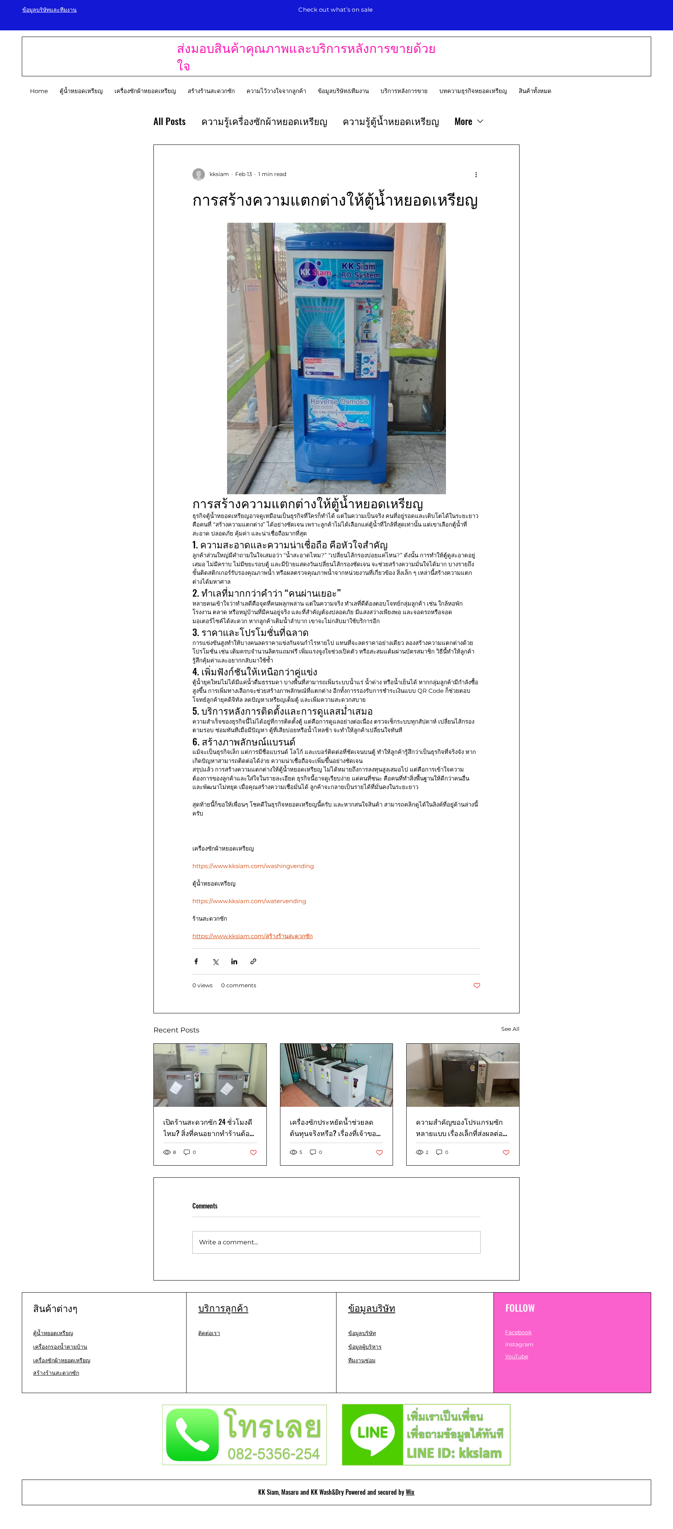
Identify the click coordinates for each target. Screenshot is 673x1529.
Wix (410, 1492)
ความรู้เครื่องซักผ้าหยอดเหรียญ (264, 121)
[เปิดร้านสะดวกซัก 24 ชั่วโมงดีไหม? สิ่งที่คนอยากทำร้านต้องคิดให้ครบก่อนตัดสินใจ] (210, 1075)
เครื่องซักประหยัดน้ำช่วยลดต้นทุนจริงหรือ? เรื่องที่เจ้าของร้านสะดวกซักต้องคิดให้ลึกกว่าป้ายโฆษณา (336, 1128)
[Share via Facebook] (196, 961)
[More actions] (476, 174)
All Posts (169, 121)
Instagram (519, 1344)
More (463, 121)
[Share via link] (253, 961)
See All (510, 1028)
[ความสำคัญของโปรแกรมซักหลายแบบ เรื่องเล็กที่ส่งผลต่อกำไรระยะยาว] (463, 1075)
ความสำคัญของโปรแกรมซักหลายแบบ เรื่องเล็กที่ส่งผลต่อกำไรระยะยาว (459, 1128)
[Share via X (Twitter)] (215, 961)
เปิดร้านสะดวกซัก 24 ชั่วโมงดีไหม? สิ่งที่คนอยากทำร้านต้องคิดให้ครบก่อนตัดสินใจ (208, 1128)
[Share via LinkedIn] (234, 961)
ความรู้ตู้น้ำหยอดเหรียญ (391, 121)
